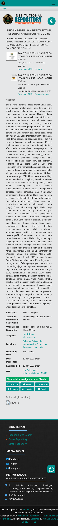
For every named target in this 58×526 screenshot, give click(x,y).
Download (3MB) (25, 94)
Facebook (13, 384)
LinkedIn (28, 389)
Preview (38, 69)
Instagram (14, 468)
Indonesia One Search (20, 435)
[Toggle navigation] (53, 3)
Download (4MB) (25, 69)
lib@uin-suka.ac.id (17, 495)
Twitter (28, 384)
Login (4, 8)
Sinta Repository (18, 443)
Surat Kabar (28, 334)
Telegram (14, 389)
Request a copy (42, 94)
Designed (35, 519)
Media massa (29, 337)
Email (43, 389)
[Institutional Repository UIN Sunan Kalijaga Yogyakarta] (22, 19)
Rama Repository (18, 439)
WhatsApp (43, 384)
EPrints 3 (27, 509)
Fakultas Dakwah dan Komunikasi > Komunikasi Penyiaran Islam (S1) (35, 344)
